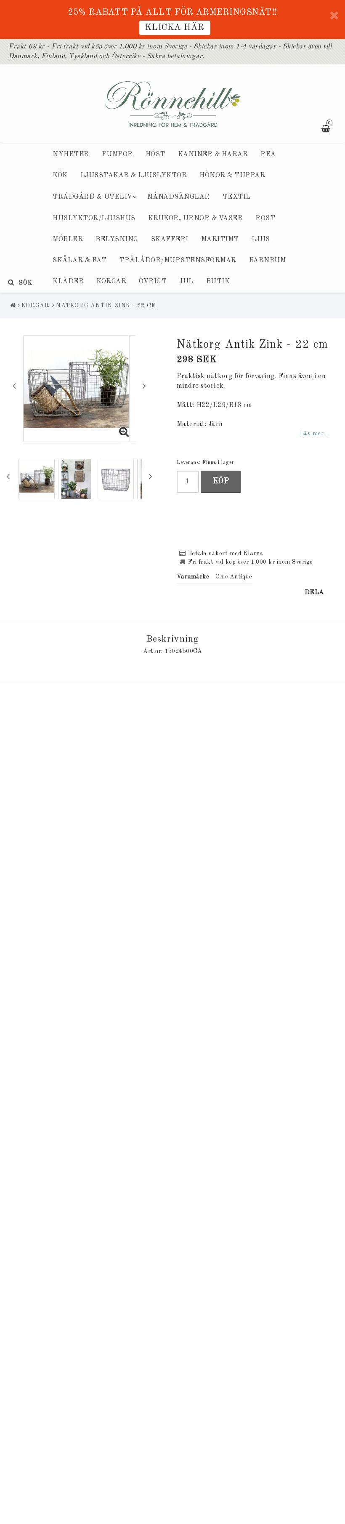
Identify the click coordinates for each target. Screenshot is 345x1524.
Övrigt (153, 281)
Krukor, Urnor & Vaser (195, 218)
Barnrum (267, 260)
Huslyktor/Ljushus (94, 218)
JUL (186, 281)
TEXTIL (237, 197)
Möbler (68, 239)
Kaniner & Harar (213, 154)
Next (144, 385)
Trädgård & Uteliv (93, 197)
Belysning (117, 239)
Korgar (111, 281)
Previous (14, 385)
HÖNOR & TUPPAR (232, 175)
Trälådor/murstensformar (177, 260)
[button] (124, 433)
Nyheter (71, 154)
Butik (218, 281)
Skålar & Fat (79, 260)
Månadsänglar (178, 197)
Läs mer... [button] (314, 434)
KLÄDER (68, 281)
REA (268, 154)
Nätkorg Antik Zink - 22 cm (106, 306)
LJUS (261, 239)
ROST (265, 218)
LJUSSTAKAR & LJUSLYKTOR (133, 175)
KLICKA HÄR (174, 27)
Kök (60, 175)
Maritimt (220, 239)
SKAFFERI (169, 239)
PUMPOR (117, 154)
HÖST (155, 154)
